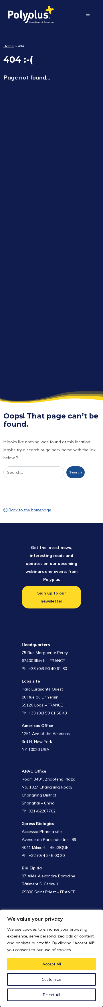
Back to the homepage (29, 509)
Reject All (51, 994)
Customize (51, 979)
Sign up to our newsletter (51, 597)
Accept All (51, 964)
